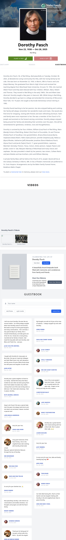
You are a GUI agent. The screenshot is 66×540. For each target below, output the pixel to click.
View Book (37, 263)
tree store (45, 172)
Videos (32, 65)
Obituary (4, 65)
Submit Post (56, 311)
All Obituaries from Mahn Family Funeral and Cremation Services (51, 11)
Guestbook (60, 65)
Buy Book (46, 263)
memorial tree (16, 172)
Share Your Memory (54, 282)
